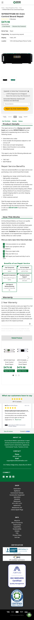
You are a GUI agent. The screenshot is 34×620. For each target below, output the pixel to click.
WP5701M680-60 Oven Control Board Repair (22, 362)
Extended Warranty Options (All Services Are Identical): (14, 99)
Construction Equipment (17, 495)
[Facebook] (4, 477)
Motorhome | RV (17, 507)
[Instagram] (13, 477)
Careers (17, 531)
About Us (17, 520)
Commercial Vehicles (17, 493)
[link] (17, 425)
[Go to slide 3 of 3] (18, 375)
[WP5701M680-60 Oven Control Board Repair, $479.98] (22, 351)
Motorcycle (17, 501)
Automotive (17, 489)
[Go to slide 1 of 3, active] (13, 375)
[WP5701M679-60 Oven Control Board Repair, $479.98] (9, 351)
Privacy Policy (17, 535)
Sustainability (17, 529)
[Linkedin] (10, 477)
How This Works (6, 121)
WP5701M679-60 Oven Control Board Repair (9, 362)
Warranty (14, 121)
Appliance (17, 491)
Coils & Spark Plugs (17, 510)
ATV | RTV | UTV (17, 503)
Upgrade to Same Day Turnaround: (16, 91)
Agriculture (17, 497)
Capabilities (17, 527)
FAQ (17, 533)
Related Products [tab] (17, 338)
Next (28, 357)
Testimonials (17, 525)
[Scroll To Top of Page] (3, 617)
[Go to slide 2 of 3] (16, 375)
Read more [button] (18, 419)
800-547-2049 (13, 207)
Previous (4, 357)
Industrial (17, 499)
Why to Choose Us (17, 522)
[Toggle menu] (2, 2)
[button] (17, 550)
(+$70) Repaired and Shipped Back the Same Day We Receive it (18, 95)
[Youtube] (7, 477)
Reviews (20, 121)
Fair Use (17, 537)
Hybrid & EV (17, 505)
